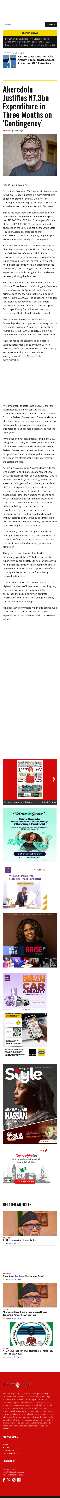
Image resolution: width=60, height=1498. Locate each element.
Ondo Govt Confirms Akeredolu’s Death (24, 1276)
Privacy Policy (8, 1450)
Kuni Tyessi (17, 1357)
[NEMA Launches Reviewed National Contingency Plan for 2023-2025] (30, 1334)
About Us (6, 1447)
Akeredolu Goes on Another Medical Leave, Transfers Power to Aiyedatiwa (25, 1313)
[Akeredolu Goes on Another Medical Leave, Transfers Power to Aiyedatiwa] (30, 1295)
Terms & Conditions (11, 1453)
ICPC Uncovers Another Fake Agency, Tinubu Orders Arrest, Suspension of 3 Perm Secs (36, 60)
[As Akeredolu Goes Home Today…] (30, 1223)
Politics (6, 1238)
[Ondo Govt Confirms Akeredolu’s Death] (30, 1259)
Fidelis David (18, 1279)
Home (5, 1444)
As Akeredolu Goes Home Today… (20, 1240)
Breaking (7, 1274)
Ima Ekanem (18, 1243)
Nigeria (6, 130)
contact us (14, 1474)
